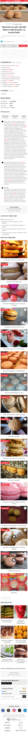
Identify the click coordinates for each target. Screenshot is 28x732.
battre (10, 180)
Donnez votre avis (17, 24)
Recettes (5, 3)
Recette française (6, 598)
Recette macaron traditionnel (9, 229)
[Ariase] (7, 730)
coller (15, 193)
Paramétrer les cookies (16, 715)
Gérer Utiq (23, 715)
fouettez (25, 125)
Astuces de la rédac (7, 693)
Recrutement (21, 714)
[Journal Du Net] (20, 722)
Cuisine (4, 691)
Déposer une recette (6, 683)
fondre (22, 162)
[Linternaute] (7, 725)
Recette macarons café (7, 219)
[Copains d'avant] (7, 728)
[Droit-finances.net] (20, 725)
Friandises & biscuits (12, 3)
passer (5, 197)
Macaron (20, 3)
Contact (13, 714)
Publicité (17, 714)
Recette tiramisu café (7, 221)
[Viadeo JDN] (20, 728)
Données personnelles (7, 715)
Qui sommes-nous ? (7, 714)
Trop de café (5, 225)
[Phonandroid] (20, 730)
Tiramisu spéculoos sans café (9, 232)
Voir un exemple (23, 691)
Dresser (5, 139)
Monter (14, 124)
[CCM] (7, 722)
